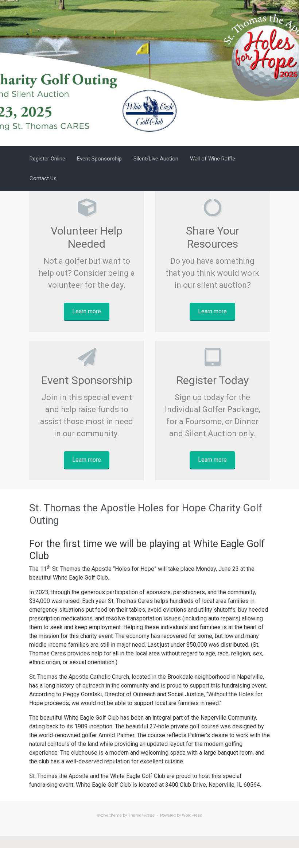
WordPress (192, 815)
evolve (102, 815)
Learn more (86, 311)
